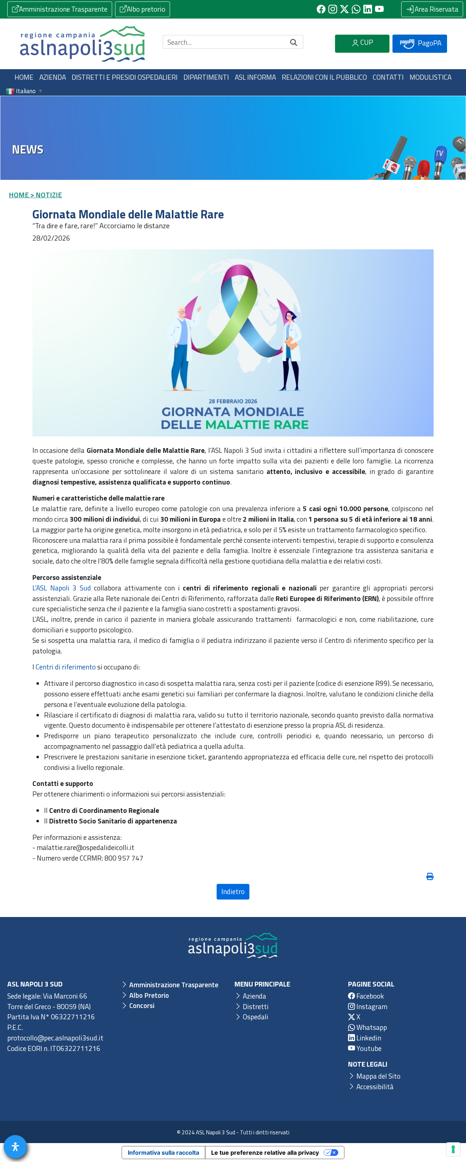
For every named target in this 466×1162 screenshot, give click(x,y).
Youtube (368, 1048)
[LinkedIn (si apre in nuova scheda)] (367, 9)
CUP (366, 42)
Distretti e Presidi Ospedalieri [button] (125, 77)
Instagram (371, 1006)
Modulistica (430, 77)
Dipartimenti (206, 77)
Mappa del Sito (377, 1076)
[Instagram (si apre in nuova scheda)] (332, 9)
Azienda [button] (52, 77)
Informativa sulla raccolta (163, 1152)
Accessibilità (374, 1086)
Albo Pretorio (148, 995)
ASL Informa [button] (255, 77)
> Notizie (46, 194)
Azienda (253, 996)
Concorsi (141, 1005)
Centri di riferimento (66, 666)
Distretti (255, 1006)
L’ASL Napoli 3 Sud (61, 587)
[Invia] (293, 42)
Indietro (233, 891)
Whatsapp (371, 1027)
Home (24, 77)
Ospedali (254, 1016)
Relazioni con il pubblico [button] (324, 77)
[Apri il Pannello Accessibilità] (15, 1146)
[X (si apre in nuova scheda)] (344, 9)
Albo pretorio (146, 9)
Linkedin (368, 1037)
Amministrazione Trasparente (63, 9)
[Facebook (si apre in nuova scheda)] (321, 9)
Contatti (388, 77)
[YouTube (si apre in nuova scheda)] (379, 9)
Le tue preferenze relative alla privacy (265, 1152)
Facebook (369, 996)
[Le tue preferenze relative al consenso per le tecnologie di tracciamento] (453, 1149)
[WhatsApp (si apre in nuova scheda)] (356, 9)
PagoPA (428, 42)
